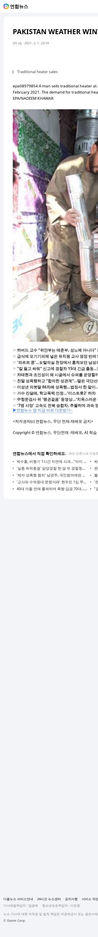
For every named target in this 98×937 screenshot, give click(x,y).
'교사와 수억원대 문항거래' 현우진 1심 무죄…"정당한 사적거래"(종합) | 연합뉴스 (52, 481)
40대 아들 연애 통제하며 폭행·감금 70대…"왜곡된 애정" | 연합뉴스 (52, 488)
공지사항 (71, 899)
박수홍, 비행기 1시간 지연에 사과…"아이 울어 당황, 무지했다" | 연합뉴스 (52, 461)
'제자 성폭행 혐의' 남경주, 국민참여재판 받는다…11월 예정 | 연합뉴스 (52, 475)
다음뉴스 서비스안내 (18, 899)
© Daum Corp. (14, 920)
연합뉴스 (19, 6)
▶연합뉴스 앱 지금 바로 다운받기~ (43, 410)
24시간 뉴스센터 (49, 899)
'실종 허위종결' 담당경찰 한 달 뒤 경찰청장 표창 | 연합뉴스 (52, 468)
